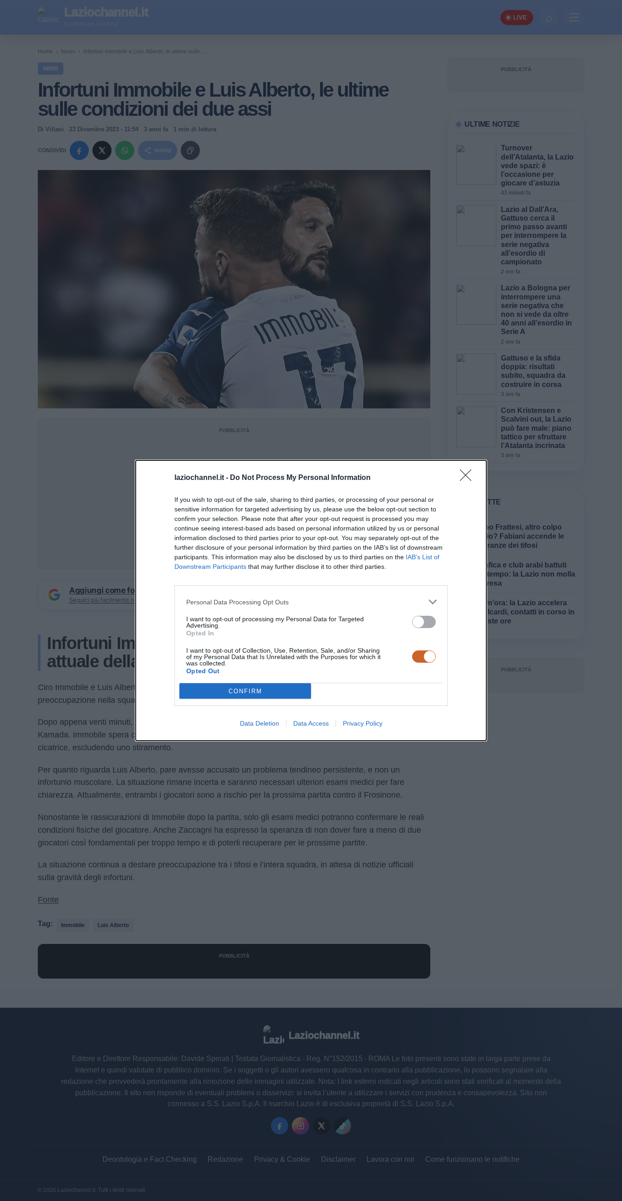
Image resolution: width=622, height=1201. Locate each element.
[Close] (468, 478)
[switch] (424, 622)
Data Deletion (259, 723)
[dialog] (311, 600)
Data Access (311, 723)
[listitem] (311, 602)
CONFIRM (245, 691)
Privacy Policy (362, 723)
